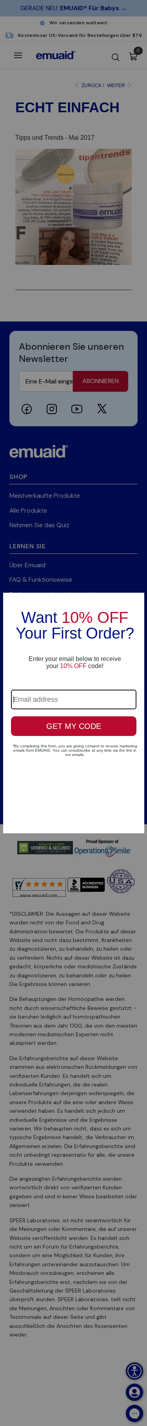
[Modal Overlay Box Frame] (73, 713)
